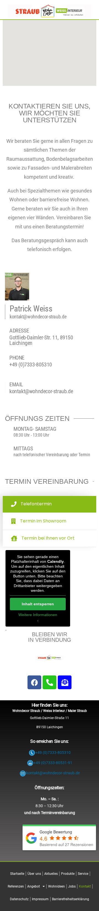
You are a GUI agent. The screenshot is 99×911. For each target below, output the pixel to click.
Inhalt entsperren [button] (38, 604)
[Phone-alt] (49, 682)
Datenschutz (19, 899)
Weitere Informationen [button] (37, 614)
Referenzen (16, 886)
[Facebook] (34, 682)
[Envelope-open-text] (65, 682)
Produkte (68, 874)
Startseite (17, 874)
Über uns (34, 874)
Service (83, 874)
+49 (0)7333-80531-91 (53, 763)
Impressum (40, 899)
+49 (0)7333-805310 (30, 364)
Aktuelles (51, 874)
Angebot (33, 886)
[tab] (49, 504)
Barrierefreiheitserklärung (70, 899)
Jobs (72, 886)
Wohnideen (56, 886)
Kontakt (85, 886)
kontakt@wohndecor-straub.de (38, 316)
